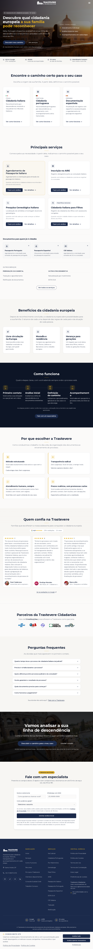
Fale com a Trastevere (56, 700)
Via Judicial (51, 853)
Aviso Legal (74, 872)
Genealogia (52, 867)
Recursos (28, 867)
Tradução (51, 905)
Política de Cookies (77, 858)
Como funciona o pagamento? (25, 693)
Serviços (28, 858)
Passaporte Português (55, 886)
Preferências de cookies (78, 877)
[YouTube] (15, 879)
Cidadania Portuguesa (55, 858)
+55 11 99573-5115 (11, 873)
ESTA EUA (52, 280)
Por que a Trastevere (32, 872)
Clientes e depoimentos (33, 877)
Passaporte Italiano (54, 881)
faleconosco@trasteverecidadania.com (80, 887)
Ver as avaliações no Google (46, 592)
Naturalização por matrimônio (59, 276)
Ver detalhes (29, 190)
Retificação (52, 910)
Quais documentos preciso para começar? (30, 686)
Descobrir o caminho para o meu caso (37, 743)
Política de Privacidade (78, 853)
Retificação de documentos (13, 280)
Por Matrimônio (53, 863)
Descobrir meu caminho (14, 42)
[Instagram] (5, 879)
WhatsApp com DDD (54, 793)
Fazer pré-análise (14, 190)
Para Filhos (51, 872)
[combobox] (46, 804)
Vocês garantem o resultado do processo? (30, 680)
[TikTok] (10, 879)
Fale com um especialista (46, 416)
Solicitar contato (67, 743)
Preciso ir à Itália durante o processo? (28, 667)
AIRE (49, 877)
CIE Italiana (52, 900)
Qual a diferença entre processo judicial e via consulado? (35, 674)
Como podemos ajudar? (24, 801)
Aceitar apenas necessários (76, 940)
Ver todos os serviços (46, 287)
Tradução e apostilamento (13, 276)
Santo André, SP (10, 867)
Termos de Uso (75, 863)
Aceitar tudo (76, 936)
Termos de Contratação (78, 867)
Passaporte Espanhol (55, 891)
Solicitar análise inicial (46, 816)
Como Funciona (31, 863)
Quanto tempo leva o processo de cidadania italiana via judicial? (38, 661)
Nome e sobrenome (23, 793)
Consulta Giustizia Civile (33, 881)
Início (27, 853)
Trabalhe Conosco (31, 886)
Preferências (76, 945)
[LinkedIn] (20, 879)
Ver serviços (33, 42)
